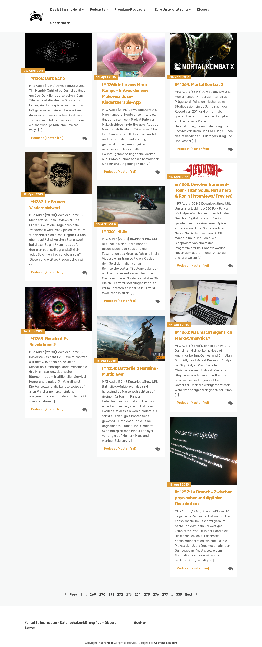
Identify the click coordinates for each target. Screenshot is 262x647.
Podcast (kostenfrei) (47, 138)
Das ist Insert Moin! (65, 9)
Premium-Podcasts (129, 9)
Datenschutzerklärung (77, 623)
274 (138, 594)
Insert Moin (105, 643)
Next (188, 594)
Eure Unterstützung (171, 9)
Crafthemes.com (165, 643)
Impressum (48, 623)
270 (102, 594)
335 (179, 594)
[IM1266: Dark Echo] (58, 52)
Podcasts (97, 9)
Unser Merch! (60, 23)
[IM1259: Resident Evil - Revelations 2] (58, 309)
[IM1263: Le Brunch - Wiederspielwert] (58, 173)
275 (147, 594)
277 (165, 594)
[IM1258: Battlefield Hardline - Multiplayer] (131, 338)
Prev (73, 594)
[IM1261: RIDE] (131, 205)
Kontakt (31, 623)
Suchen (140, 623)
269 (93, 594)
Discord (203, 9)
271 (111, 594)
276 (156, 594)
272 (120, 594)
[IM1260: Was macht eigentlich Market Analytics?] (203, 302)
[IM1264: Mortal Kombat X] (203, 55)
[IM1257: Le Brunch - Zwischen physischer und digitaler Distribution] (203, 451)
